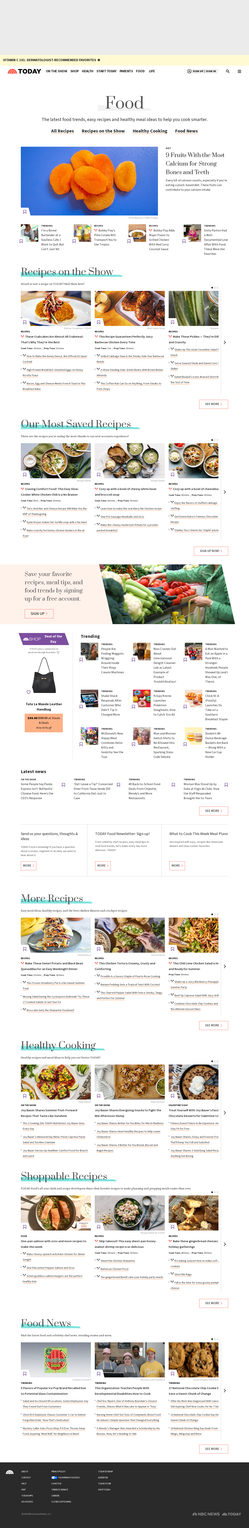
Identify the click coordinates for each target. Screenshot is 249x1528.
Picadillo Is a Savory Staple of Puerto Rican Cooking (130, 976)
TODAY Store (104, 1483)
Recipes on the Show (103, 131)
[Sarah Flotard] (130, 935)
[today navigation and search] (239, 71)
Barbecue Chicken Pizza (114, 1269)
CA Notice (56, 1483)
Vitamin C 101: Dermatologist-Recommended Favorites (49, 60)
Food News (186, 131)
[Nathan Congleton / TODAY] (56, 308)
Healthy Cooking (150, 131)
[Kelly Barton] (56, 1082)
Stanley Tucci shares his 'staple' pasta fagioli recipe (204, 530)
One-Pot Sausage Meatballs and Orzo (122, 517)
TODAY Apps (27, 1495)
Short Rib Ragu (183, 1274)
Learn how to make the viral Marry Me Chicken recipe (131, 508)
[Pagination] (212, 288)
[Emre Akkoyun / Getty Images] (89, 181)
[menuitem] (56, 71)
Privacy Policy (58, 1471)
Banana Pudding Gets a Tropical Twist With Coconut (130, 984)
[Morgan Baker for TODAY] (130, 1213)
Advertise (103, 1477)
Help (23, 1483)
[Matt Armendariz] (204, 935)
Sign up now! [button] (209, 551)
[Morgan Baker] (56, 460)
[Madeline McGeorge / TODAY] (204, 308)
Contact (26, 1477)
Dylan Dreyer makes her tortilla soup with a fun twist (57, 522)
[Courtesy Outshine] (56, 1359)
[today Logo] (10, 1472)
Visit (23, 1489)
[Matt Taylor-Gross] (130, 308)
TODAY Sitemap (105, 1471)
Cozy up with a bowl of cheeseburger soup (202, 489)
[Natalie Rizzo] (56, 935)
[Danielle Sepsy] (204, 1213)
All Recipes (62, 131)
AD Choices (27, 1501)
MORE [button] (27, 866)
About (24, 1471)
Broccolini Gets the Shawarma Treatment (50, 1010)
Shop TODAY (104, 1489)
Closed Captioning (61, 1501)
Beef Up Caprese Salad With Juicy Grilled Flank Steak (205, 995)
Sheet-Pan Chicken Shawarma (118, 1261)
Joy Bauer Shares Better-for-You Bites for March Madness (130, 1123)
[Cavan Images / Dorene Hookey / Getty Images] (204, 1359)
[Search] (228, 71)
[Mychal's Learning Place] (130, 1359)
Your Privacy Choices (68, 1477)
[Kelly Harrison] (130, 1082)
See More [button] (212, 404)
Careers (55, 1495)
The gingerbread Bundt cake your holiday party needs (132, 1277)
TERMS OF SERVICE (59, 1489)
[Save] (24, 212)
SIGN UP (38, 613)
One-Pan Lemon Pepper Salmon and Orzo (51, 1268)
